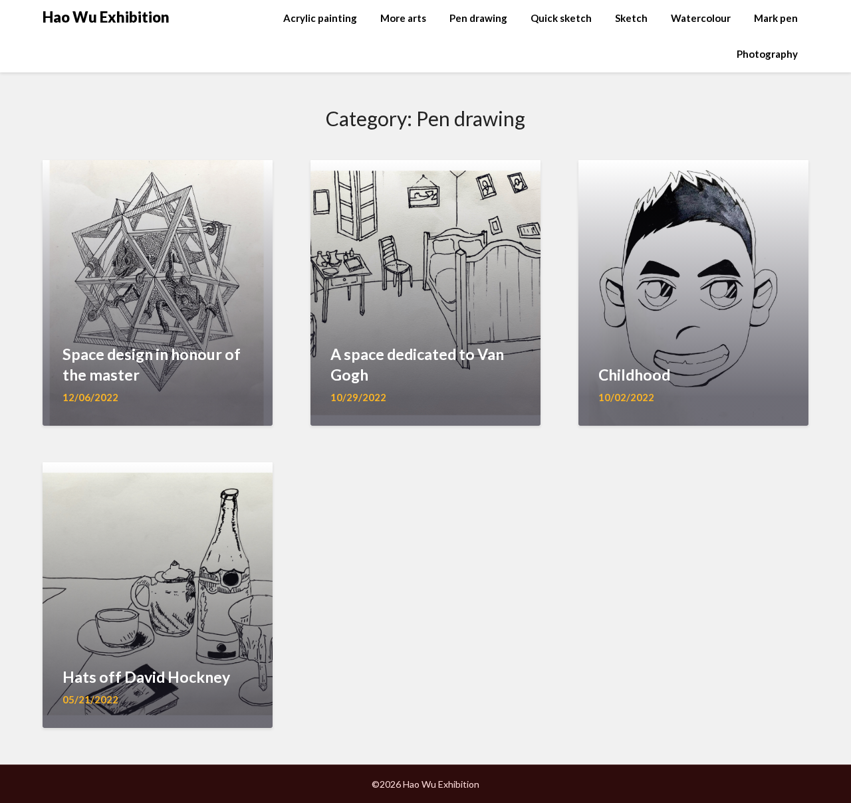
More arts (403, 18)
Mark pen (776, 18)
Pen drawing (478, 18)
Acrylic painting (320, 18)
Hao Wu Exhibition (106, 17)
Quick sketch (561, 18)
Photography (767, 54)
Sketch (631, 18)
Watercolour (701, 18)
